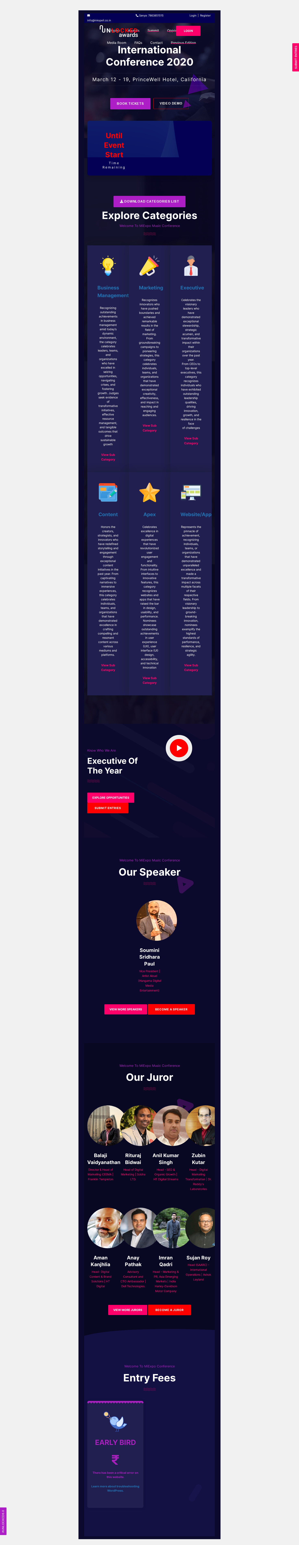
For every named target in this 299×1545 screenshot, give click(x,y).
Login (193, 15)
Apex (149, 514)
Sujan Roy (199, 1258)
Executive (192, 288)
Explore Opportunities (110, 797)
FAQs (138, 43)
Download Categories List (151, 201)
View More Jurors (127, 1310)
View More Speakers (125, 1009)
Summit (153, 30)
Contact (156, 43)
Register (205, 15)
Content (108, 514)
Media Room (116, 43)
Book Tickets (130, 103)
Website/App (196, 514)
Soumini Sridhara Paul (149, 957)
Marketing (151, 288)
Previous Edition (183, 43)
